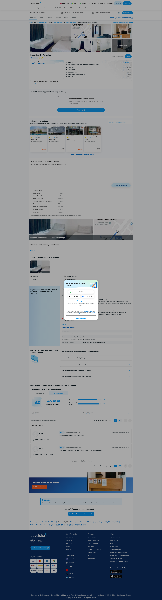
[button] (81, 301)
